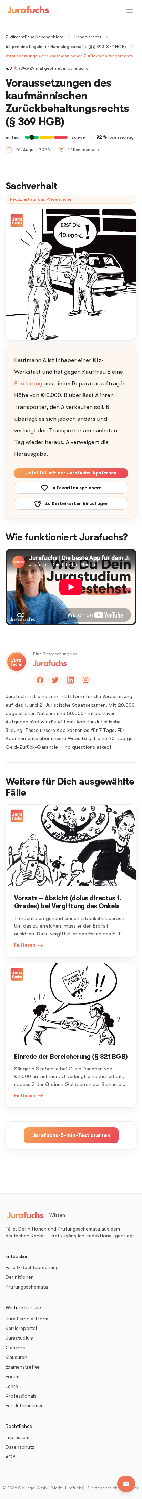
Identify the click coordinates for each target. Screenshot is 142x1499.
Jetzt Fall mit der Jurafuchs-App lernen (71, 473)
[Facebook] (40, 680)
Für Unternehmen (25, 1405)
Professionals (21, 1396)
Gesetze (15, 1347)
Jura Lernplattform (27, 1318)
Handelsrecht (87, 36)
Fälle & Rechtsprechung (32, 1267)
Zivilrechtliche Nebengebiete (34, 36)
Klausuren (16, 1357)
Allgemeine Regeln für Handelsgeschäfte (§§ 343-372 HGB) (66, 46)
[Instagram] (85, 680)
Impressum (17, 1437)
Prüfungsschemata (27, 1287)
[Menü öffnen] (129, 11)
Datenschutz (20, 1447)
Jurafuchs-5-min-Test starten (71, 1135)
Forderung (28, 383)
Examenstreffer (23, 1367)
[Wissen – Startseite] (28, 11)
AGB (11, 1456)
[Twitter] (55, 680)
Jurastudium (19, 1338)
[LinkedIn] (70, 680)
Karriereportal (21, 1328)
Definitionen (20, 1277)
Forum (12, 1376)
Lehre (12, 1386)
